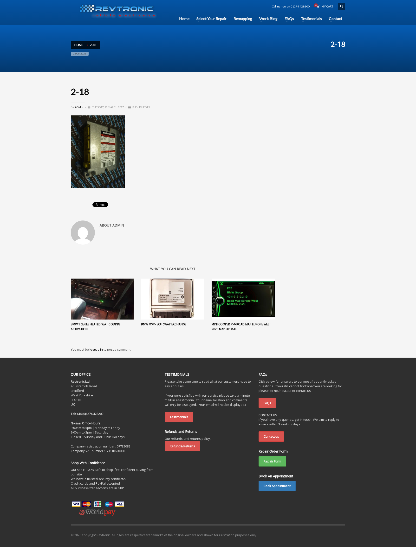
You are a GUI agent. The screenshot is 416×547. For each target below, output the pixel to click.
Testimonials (179, 417)
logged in (97, 349)
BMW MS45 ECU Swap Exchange (163, 324)
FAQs (267, 403)
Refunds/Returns (182, 446)
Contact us (271, 436)
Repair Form (272, 461)
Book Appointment (277, 486)
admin (79, 107)
